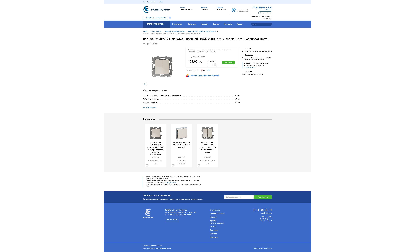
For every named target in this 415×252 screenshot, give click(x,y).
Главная (145, 31)
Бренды (216, 24)
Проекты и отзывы (217, 213)
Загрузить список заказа (156, 18)
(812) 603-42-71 (262, 210)
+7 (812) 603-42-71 (249, 67)
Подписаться (263, 197)
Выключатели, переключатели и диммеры (202, 31)
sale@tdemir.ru (268, 10)
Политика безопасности (152, 246)
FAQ (161, 2)
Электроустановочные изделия (175, 31)
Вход (144, 2)
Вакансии (192, 24)
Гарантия (213, 234)
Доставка (214, 230)
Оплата (213, 226)
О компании (177, 24)
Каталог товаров (155, 24)
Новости (204, 24)
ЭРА (208, 70)
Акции (239, 24)
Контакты (228, 24)
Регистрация (151, 2)
